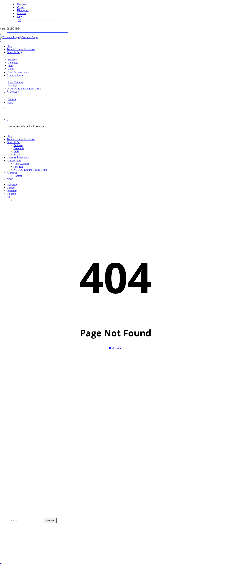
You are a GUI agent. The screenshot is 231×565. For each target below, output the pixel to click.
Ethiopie (18, 145)
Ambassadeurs (16, 431)
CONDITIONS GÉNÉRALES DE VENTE (29, 454)
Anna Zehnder (21, 163)
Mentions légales (17, 459)
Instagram (12, 190)
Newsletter (12, 184)
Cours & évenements (18, 157)
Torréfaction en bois (19, 423)
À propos (12, 172)
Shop (9, 136)
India (16, 151)
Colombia (19, 148)
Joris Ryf (18, 166)
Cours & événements (19, 428)
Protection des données (20, 457)
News (10, 178)
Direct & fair (13, 142)
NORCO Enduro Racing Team (30, 169)
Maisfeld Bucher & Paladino (78, 548)
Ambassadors (14, 160)
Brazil (17, 154)
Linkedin (11, 193)
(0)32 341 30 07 (20, 403)
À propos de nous (17, 434)
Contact (18, 175)
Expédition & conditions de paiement (26, 462)
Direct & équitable (18, 426)
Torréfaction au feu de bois (21, 139)
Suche (3, 28)
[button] (1, 563)
